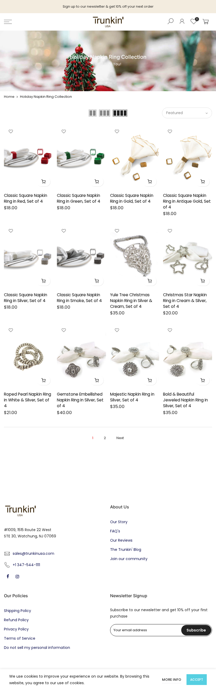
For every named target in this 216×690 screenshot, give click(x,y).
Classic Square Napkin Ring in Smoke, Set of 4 (79, 297)
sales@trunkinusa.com (33, 553)
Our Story (118, 521)
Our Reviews (121, 540)
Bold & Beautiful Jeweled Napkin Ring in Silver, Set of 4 (185, 400)
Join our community (129, 558)
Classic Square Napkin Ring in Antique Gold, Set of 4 (187, 201)
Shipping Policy (17, 610)
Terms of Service (19, 638)
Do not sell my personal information (37, 647)
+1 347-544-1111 (26, 564)
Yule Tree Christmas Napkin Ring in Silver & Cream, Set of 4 (131, 300)
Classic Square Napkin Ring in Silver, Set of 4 (25, 297)
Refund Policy (16, 620)
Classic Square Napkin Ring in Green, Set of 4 (78, 198)
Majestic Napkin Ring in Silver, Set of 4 (132, 397)
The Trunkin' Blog (125, 549)
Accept (196, 679)
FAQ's (115, 531)
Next (120, 437)
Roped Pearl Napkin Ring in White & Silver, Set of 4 (27, 400)
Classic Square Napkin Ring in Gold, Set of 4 (131, 198)
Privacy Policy (16, 629)
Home (9, 96)
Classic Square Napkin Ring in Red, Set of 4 (25, 198)
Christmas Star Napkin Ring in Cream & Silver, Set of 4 (185, 300)
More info (171, 679)
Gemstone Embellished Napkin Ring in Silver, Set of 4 (80, 400)
